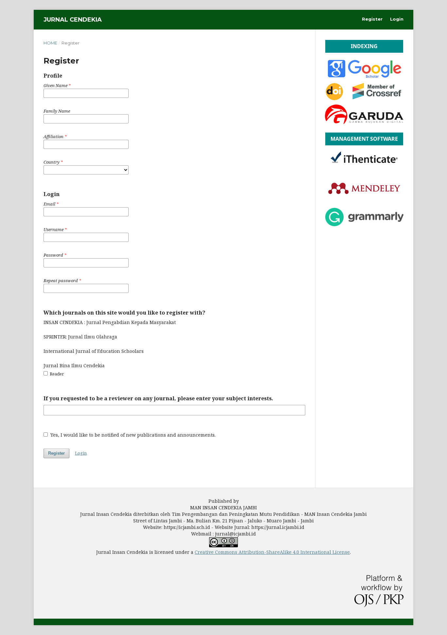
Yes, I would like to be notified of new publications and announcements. (132, 435)
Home (50, 42)
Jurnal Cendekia (73, 19)
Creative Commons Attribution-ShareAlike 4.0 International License (272, 552)
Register (372, 19)
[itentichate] (364, 167)
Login (396, 19)
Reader (56, 374)
